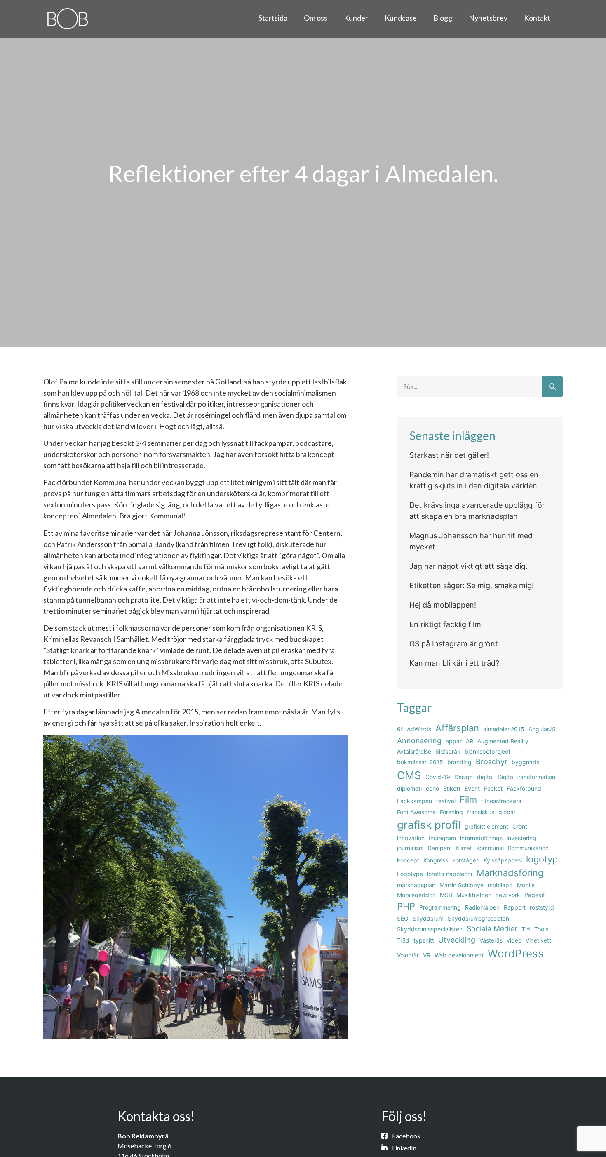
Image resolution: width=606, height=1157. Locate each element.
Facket (493, 788)
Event (472, 788)
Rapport (515, 907)
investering (521, 837)
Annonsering (419, 740)
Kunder (356, 17)
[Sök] (552, 386)
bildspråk (447, 751)
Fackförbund (524, 788)
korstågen (465, 860)
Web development (459, 955)
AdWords (419, 729)
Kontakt (537, 17)
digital (485, 776)
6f (400, 729)
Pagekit (534, 894)
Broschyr (491, 761)
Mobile (526, 884)
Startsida (272, 17)
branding (459, 762)
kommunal (490, 847)
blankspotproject (487, 751)
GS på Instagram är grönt (453, 643)
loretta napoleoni (449, 873)
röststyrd (542, 907)
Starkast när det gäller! (449, 455)
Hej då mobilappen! (442, 605)
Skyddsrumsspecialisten (430, 929)
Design (463, 776)
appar (454, 741)
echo (432, 788)
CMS (409, 775)
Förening (451, 811)
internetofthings (481, 837)
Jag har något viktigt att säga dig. (468, 566)
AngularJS (542, 729)
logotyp (542, 859)
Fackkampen (414, 800)
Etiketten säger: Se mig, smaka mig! (471, 585)
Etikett (451, 788)
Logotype (410, 873)
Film (468, 799)
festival (446, 800)
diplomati (409, 788)
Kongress (435, 860)
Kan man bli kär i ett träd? (454, 663)
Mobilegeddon (416, 894)
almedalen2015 (503, 729)
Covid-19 (437, 776)
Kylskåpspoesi (503, 860)
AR (469, 741)
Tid (525, 929)
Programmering (440, 907)
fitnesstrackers (501, 800)
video (514, 940)
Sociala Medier (492, 928)
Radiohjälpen (482, 907)
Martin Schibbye (461, 884)
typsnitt (423, 940)
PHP (406, 906)
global (506, 811)
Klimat (464, 847)
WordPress (516, 953)
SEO (403, 918)
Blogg (442, 17)
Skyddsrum (428, 918)
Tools (541, 929)
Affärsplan (457, 728)
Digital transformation (526, 776)
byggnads (525, 762)
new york (508, 894)
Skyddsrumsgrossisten (478, 918)
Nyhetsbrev (488, 17)
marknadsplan (416, 884)
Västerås (491, 940)
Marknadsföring (509, 872)
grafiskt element (486, 826)
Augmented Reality (502, 741)
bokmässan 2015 (420, 762)
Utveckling (456, 939)
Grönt (519, 826)
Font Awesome (416, 811)
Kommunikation (528, 847)
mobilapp (500, 884)
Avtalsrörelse (414, 751)
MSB (446, 894)
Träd (403, 940)
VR (426, 955)
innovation (411, 837)
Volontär (408, 955)
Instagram (442, 837)
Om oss (315, 17)
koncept (408, 860)
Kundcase (401, 17)
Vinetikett (538, 940)
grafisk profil (428, 824)
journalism (410, 847)
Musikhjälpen (473, 894)
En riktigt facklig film (445, 624)
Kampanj (439, 847)
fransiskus (480, 811)
